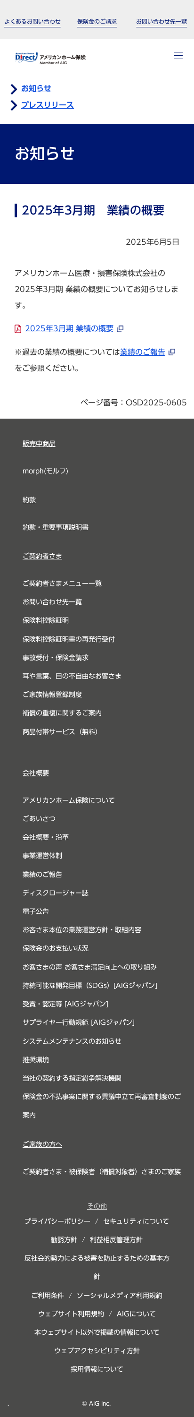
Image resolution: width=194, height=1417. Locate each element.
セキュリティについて (136, 1221)
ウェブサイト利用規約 (71, 1314)
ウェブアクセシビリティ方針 (97, 1351)
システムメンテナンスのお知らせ (72, 1041)
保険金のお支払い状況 (56, 948)
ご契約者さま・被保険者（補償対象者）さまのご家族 (102, 1171)
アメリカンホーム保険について (69, 800)
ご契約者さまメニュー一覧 (62, 583)
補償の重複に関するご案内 (62, 713)
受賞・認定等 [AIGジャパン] (65, 1004)
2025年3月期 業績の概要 (69, 328)
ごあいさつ (39, 819)
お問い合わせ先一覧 (52, 602)
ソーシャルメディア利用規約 (119, 1295)
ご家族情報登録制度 (52, 694)
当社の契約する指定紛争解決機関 (72, 1078)
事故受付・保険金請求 (56, 657)
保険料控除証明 (46, 620)
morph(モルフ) (45, 471)
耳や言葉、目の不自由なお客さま (72, 676)
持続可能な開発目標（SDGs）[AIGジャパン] (90, 985)
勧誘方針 (64, 1240)
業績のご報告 (142, 352)
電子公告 (36, 911)
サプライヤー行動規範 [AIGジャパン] (79, 1022)
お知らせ (36, 88)
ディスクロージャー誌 (56, 893)
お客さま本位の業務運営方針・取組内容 (82, 930)
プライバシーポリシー (57, 1221)
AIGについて (136, 1314)
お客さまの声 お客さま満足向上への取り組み (90, 967)
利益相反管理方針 (116, 1240)
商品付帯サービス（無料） (62, 732)
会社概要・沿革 (46, 837)
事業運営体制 (42, 855)
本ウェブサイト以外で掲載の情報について (97, 1332)
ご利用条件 (47, 1295)
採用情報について (97, 1369)
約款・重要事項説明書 (56, 527)
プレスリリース (47, 105)
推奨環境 (36, 1059)
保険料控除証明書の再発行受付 (69, 639)
